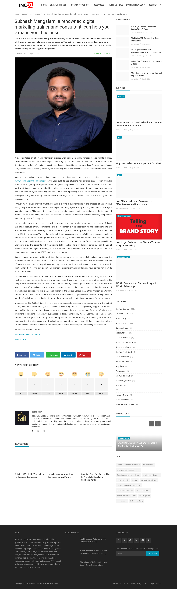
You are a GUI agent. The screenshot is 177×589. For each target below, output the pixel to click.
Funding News (116, 5)
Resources (99, 5)
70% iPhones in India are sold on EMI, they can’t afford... (146, 74)
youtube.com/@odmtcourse (27, 334)
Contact (159, 583)
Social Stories (122, 332)
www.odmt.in (20, 339)
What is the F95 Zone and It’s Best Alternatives (144, 39)
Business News (133, 5)
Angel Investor (122, 366)
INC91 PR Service (122, 290)
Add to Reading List (103, 53)
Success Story (122, 328)
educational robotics (125, 490)
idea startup (122, 501)
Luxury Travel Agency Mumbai (128, 485)
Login (142, 5)
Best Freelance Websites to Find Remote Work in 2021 (93, 540)
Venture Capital (122, 361)
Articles (119, 385)
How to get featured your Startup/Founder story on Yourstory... (146, 51)
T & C (146, 583)
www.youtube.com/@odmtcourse (30, 180)
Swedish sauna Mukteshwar (128, 475)
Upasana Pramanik (122, 208)
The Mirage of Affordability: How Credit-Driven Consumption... (93, 563)
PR (117, 390)
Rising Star (36, 412)
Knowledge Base (123, 380)
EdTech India (148, 465)
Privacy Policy (136, 583)
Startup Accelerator (124, 342)
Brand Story (121, 318)
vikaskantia (135, 44)
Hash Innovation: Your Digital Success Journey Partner (61, 475)
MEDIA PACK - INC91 (120, 583)
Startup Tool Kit (80, 5)
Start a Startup (122, 356)
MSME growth (144, 495)
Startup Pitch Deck (124, 352)
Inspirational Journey (151, 475)
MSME (134, 480)
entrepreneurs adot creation (128, 470)
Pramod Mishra (136, 32)
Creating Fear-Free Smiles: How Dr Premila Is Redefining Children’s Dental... (95, 477)
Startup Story (122, 323)
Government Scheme (125, 404)
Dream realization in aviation (128, 465)
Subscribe (153, 553)
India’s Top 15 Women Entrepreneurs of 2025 (146, 62)
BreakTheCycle (123, 480)
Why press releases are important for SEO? (138, 163)
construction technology (126, 495)
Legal (152, 583)
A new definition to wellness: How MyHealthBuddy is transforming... (93, 552)
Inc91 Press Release (149, 480)
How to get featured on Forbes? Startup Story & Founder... (144, 27)
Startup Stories (58, 5)
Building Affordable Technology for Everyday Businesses (29, 475)
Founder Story (40, 14)
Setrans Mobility (136, 501)
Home (44, 5)
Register (153, 5)
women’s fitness (143, 490)
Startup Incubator (123, 347)
